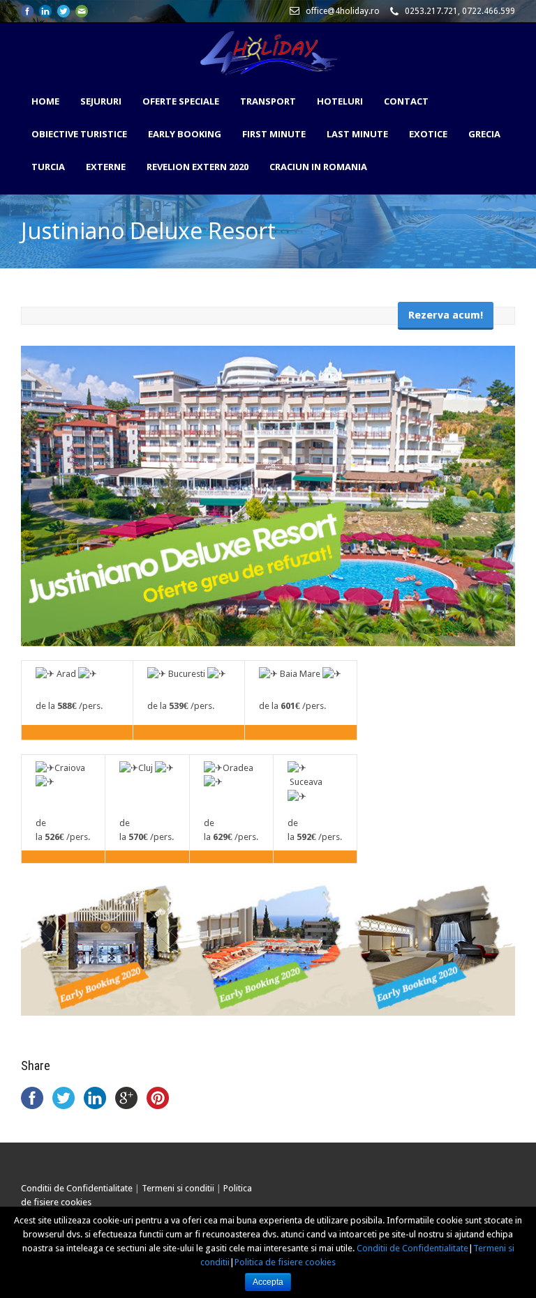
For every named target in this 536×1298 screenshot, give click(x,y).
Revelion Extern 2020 (197, 166)
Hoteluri (340, 101)
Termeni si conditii (178, 1188)
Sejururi (100, 101)
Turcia (48, 166)
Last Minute (357, 134)
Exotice (428, 134)
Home (45, 101)
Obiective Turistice (79, 134)
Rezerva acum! (445, 315)
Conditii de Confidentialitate (77, 1188)
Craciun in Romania (318, 166)
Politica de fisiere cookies (285, 1262)
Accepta (268, 1282)
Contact (406, 101)
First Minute (274, 134)
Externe (106, 166)
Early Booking (184, 134)
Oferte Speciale (180, 101)
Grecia (484, 134)
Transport (268, 101)
